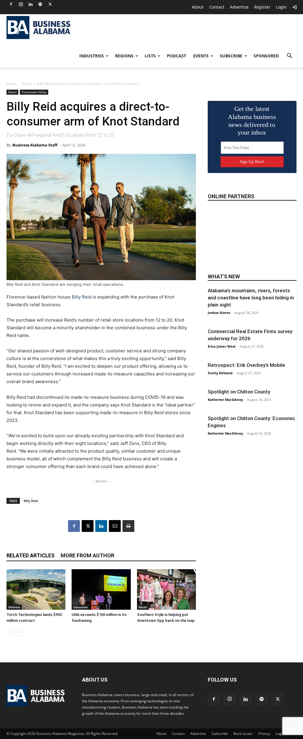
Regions (124, 56)
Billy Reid (81, 297)
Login (281, 7)
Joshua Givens (219, 312)
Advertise (239, 7)
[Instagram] (20, 4)
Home (12, 83)
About (198, 7)
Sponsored (266, 56)
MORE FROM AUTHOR (87, 555)
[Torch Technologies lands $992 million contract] (36, 589)
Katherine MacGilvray (225, 399)
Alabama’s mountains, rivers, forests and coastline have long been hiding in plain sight (251, 298)
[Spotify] (40, 4)
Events (201, 56)
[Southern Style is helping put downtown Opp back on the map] (166, 589)
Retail (26, 83)
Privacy (264, 733)
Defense (14, 607)
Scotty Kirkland (220, 373)
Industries (91, 56)
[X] (50, 4)
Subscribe (231, 56)
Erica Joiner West (222, 346)
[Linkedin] (30, 4)
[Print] (128, 526)
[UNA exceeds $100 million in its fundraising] (101, 589)
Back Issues (243, 733)
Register (262, 7)
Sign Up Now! (252, 161)
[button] (289, 56)
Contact (216, 7)
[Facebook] (11, 4)
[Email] (115, 526)
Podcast (176, 56)
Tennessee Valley (34, 92)
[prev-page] (10, 632)
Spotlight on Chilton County (239, 392)
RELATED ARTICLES (30, 555)
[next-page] (19, 632)
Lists (150, 56)
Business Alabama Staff (34, 145)
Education (80, 607)
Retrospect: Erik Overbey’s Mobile (246, 365)
